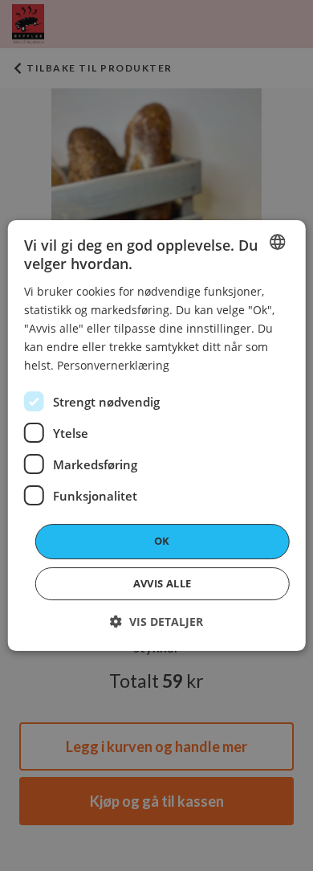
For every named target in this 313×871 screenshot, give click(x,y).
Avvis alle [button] (162, 583)
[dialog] (157, 435)
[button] (156, 621)
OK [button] (162, 541)
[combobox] (277, 242)
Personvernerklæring (113, 365)
